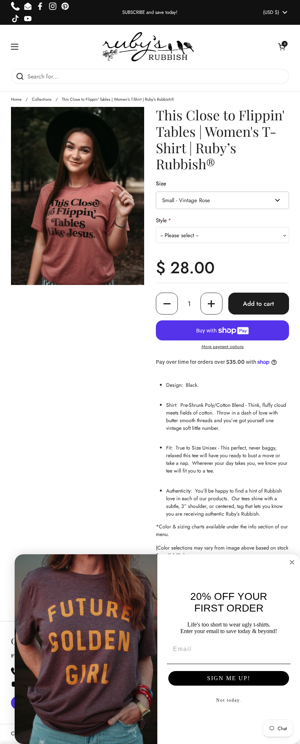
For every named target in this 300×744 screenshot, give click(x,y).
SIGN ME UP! (228, 678)
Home (16, 99)
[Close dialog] (292, 562)
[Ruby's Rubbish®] (148, 46)
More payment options (223, 346)
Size (161, 184)
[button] (281, 46)
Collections (42, 99)
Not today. (228, 700)
